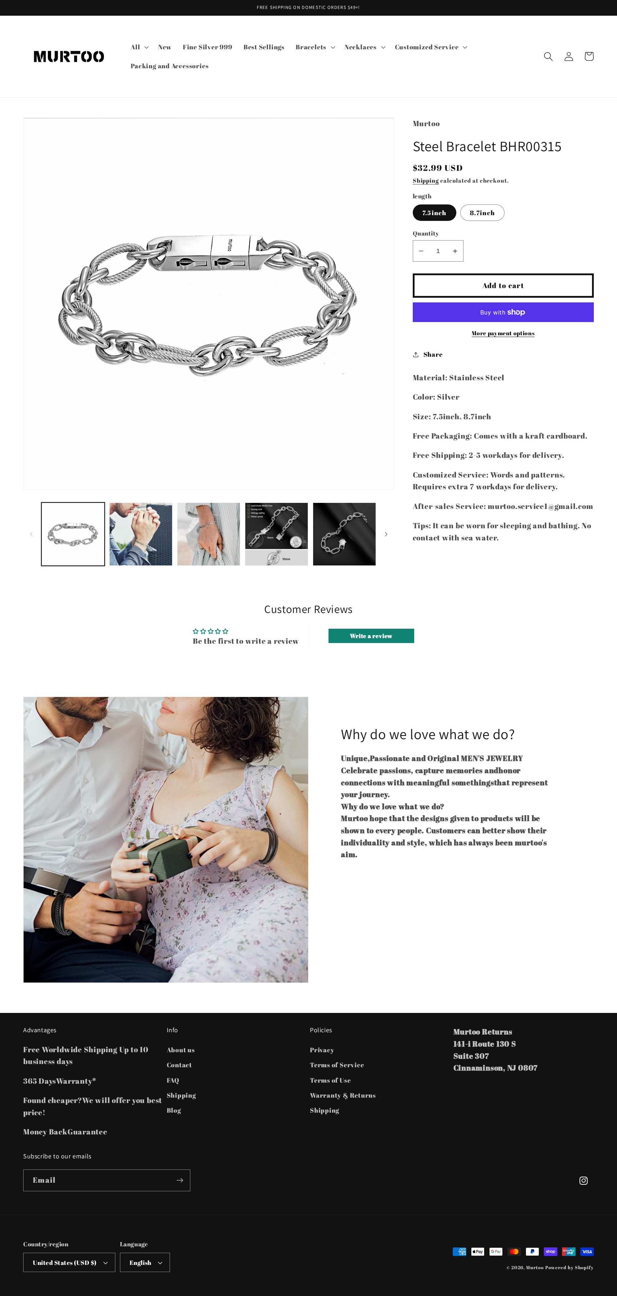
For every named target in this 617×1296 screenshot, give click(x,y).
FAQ (173, 1080)
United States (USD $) (65, 1262)
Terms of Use (330, 1080)
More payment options (503, 333)
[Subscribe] (180, 1180)
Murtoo (534, 1267)
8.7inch (482, 212)
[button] (139, 46)
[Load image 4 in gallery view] (276, 534)
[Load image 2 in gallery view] (140, 534)
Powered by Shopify (569, 1267)
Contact (179, 1064)
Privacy (322, 1049)
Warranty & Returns (343, 1095)
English (140, 1262)
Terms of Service (337, 1064)
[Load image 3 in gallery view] (208, 534)
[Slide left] (31, 534)
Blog (174, 1110)
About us (181, 1049)
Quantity (426, 233)
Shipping (426, 180)
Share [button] (433, 354)
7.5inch (434, 212)
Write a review (371, 636)
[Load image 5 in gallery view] (344, 534)
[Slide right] (386, 534)
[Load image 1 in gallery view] (73, 534)
